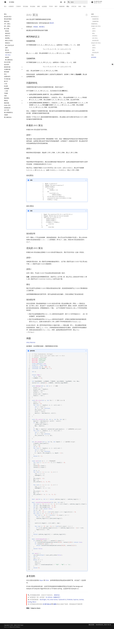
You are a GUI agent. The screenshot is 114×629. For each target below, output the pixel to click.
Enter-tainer (54, 599)
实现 (31, 180)
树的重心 (42, 27)
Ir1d (48, 599)
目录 (92, 14)
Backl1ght (43, 599)
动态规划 (44, 6)
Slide (47, 580)
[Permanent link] (41, 36)
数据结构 (61, 6)
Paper (41, 580)
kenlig (30, 602)
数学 (56, 6)
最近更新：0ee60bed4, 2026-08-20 (100, 625)
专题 (84, 6)
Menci (34, 602)
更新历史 (57, 595)
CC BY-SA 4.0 (47, 604)
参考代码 (32, 350)
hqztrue (75, 599)
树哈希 (52, 23)
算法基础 (32, 6)
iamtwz (81, 599)
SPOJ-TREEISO (30, 342)
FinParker (70, 599)
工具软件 (18, 6)
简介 (5, 6)
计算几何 (73, 6)
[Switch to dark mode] (64, 2)
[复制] (86, 354)
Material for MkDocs (15, 627)
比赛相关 (11, 6)
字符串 (51, 6)
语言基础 (25, 6)
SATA (54, 604)
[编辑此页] (87, 15)
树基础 (35, 27)
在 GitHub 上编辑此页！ (53, 597)
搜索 (38, 6)
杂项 (79, 6)
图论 (68, 6)
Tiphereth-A (62, 599)
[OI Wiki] (5, 2)
